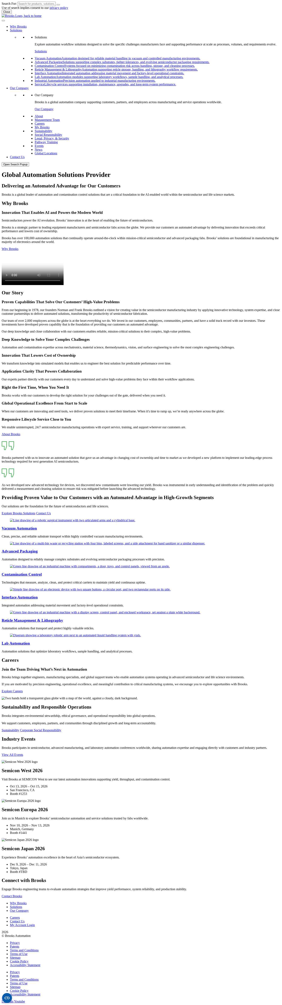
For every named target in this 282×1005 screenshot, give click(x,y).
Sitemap (15, 957)
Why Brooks (10, 249)
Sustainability (10, 730)
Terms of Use (18, 954)
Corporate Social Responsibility (40, 730)
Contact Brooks (12, 896)
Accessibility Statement (25, 965)
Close (6, 11)
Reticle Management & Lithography (32, 620)
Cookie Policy (19, 961)
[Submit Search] (58, 4)
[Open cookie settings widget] (7, 998)
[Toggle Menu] (3, 20)
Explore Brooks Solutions (18, 513)
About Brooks (11, 434)
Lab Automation (16, 643)
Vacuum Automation (19, 528)
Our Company (44, 109)
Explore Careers (12, 691)
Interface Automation (20, 597)
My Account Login (22, 925)
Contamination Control (22, 574)
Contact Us (43, 513)
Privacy (15, 943)
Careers (15, 917)
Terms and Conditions (24, 950)
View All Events (12, 754)
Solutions (41, 51)
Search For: (9, 3)
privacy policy (59, 7)
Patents (14, 946)
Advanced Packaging (20, 551)
